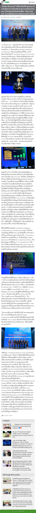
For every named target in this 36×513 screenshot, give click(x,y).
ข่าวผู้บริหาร (18, 17)
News (14, 17)
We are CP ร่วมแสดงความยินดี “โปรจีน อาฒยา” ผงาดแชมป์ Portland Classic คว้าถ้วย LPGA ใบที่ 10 (22, 434)
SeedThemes (21, 511)
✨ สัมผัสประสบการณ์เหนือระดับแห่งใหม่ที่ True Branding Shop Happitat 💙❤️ (21, 426)
